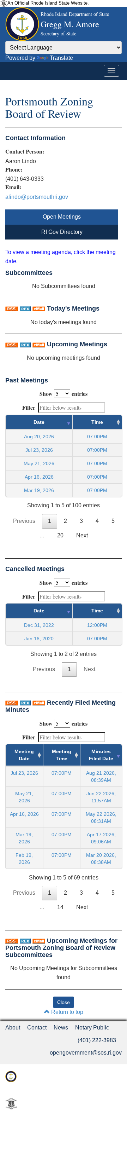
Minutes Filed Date (101, 755)
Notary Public (92, 1028)
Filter (28, 407)
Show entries (63, 394)
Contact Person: (24, 151)
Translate (61, 58)
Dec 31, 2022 (39, 625)
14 (60, 907)
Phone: (13, 169)
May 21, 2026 (39, 463)
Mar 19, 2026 (39, 490)
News (61, 1028)
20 (60, 535)
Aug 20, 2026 (39, 436)
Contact (37, 1028)
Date (39, 422)
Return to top (66, 1012)
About (12, 1028)
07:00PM (62, 773)
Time (97, 422)
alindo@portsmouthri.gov (36, 197)
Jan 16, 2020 (39, 638)
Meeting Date (24, 755)
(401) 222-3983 (97, 1040)
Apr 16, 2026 (39, 477)
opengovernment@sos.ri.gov (86, 1053)
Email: (13, 187)
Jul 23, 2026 (39, 450)
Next (82, 535)
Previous (24, 521)
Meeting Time (61, 755)
